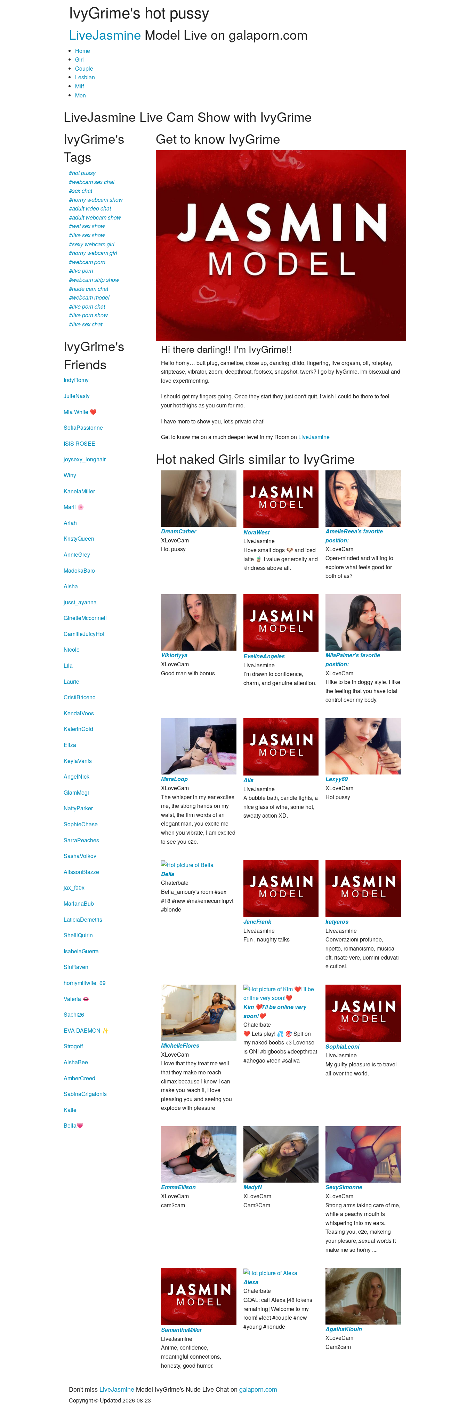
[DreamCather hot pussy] (198, 498)
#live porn (81, 271)
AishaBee (76, 1062)
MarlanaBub (79, 903)
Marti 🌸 (74, 507)
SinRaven (76, 967)
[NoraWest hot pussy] (281, 498)
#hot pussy (82, 173)
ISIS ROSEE (79, 443)
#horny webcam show (96, 200)
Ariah (70, 523)
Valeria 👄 (76, 999)
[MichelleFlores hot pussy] (198, 1012)
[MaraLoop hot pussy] (198, 745)
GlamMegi (76, 792)
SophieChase (81, 824)
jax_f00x (74, 887)
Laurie (71, 681)
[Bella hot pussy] (187, 864)
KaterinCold (78, 729)
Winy (70, 475)
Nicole (72, 649)
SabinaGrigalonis (85, 1094)
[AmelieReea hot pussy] (363, 498)
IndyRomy (76, 380)
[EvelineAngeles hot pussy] (281, 622)
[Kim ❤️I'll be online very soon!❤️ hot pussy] (281, 993)
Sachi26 (74, 1014)
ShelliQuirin (78, 935)
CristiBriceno (80, 697)
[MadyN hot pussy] (281, 1154)
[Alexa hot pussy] (270, 1272)
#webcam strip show (94, 280)
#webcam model (89, 297)
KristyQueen (79, 538)
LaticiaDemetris (83, 919)
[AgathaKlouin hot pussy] (363, 1295)
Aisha (71, 586)
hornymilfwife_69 (85, 983)
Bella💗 (73, 1125)
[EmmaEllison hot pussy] (198, 1154)
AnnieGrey (77, 554)
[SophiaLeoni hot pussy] (363, 1012)
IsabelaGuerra (81, 951)
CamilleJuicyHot (84, 634)
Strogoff (73, 1046)
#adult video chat (90, 208)
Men (80, 95)
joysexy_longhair (85, 459)
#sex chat (80, 190)
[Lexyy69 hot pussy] (363, 745)
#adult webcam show (95, 217)
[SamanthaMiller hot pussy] (198, 1296)
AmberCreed (79, 1078)
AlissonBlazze (81, 872)
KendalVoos (79, 713)
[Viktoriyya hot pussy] (198, 622)
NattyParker (78, 808)
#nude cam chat (88, 289)
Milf (79, 86)
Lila (68, 665)
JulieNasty (77, 396)
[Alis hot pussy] (281, 746)
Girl (79, 59)
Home (82, 51)
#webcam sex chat (91, 182)
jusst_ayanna (80, 602)
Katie (70, 1110)
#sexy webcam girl (91, 244)
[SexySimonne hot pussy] (363, 1154)
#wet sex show (87, 226)
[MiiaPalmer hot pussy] (363, 622)
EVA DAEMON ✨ (86, 1030)
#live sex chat (85, 324)
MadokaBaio (79, 570)
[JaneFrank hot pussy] (281, 888)
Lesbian (85, 77)
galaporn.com (258, 1388)
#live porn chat (87, 306)
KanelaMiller (79, 491)
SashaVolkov (80, 856)
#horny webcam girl (93, 253)
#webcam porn (87, 262)
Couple (84, 68)
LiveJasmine (105, 34)
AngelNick (76, 776)
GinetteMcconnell (85, 618)
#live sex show (87, 235)
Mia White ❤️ (80, 412)
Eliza (70, 745)
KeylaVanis (78, 761)
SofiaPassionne (83, 427)
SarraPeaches (81, 840)
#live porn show (88, 315)
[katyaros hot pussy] (363, 888)
